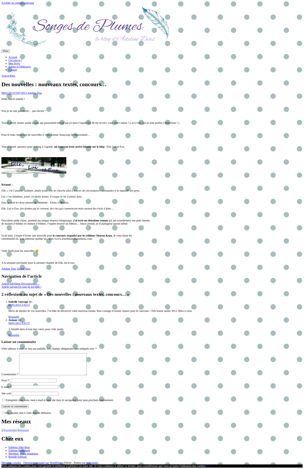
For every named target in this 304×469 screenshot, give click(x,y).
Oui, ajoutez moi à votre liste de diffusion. (28, 412)
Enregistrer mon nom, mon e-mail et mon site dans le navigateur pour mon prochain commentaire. (60, 400)
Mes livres (14, 63)
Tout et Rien (8, 75)
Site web (6, 393)
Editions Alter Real (19, 447)
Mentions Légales (11, 462)
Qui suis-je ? (15, 60)
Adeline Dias (34, 92)
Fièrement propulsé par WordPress (42, 462)
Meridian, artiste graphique (23, 453)
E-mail (6, 386)
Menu (5, 51)
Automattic (92, 462)
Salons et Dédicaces (19, 66)
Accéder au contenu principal (17, 2)
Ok (207, 465)
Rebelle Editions (17, 456)
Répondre (13, 316)
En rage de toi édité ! (21, 286)
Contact (12, 69)
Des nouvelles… (20, 283)
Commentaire (9, 374)
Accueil (12, 57)
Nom (5, 380)
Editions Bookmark (19, 450)
